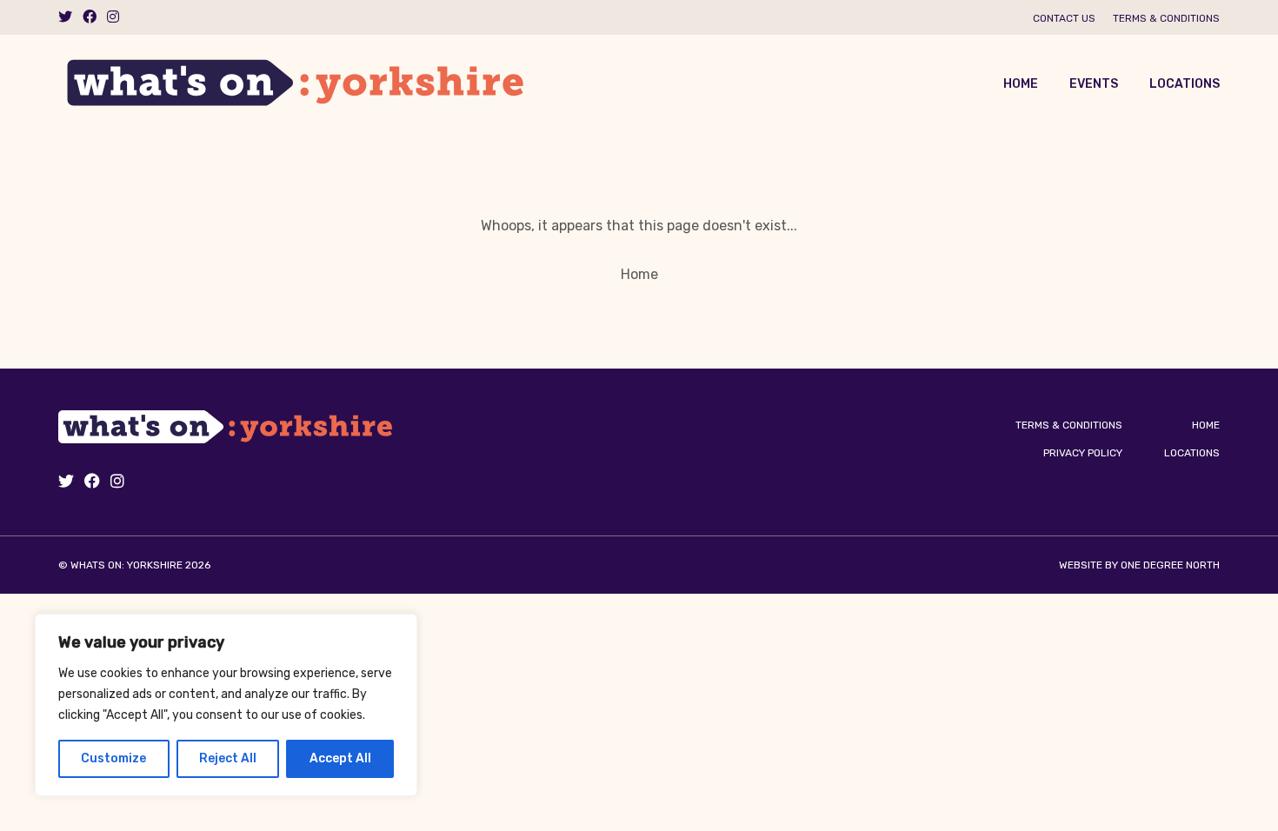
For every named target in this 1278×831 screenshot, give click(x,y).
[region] (226, 705)
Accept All (340, 758)
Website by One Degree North (1139, 565)
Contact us (1064, 18)
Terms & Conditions (1166, 18)
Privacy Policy (1082, 453)
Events (1093, 83)
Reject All (227, 758)
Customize (113, 758)
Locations (1184, 83)
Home (1020, 83)
